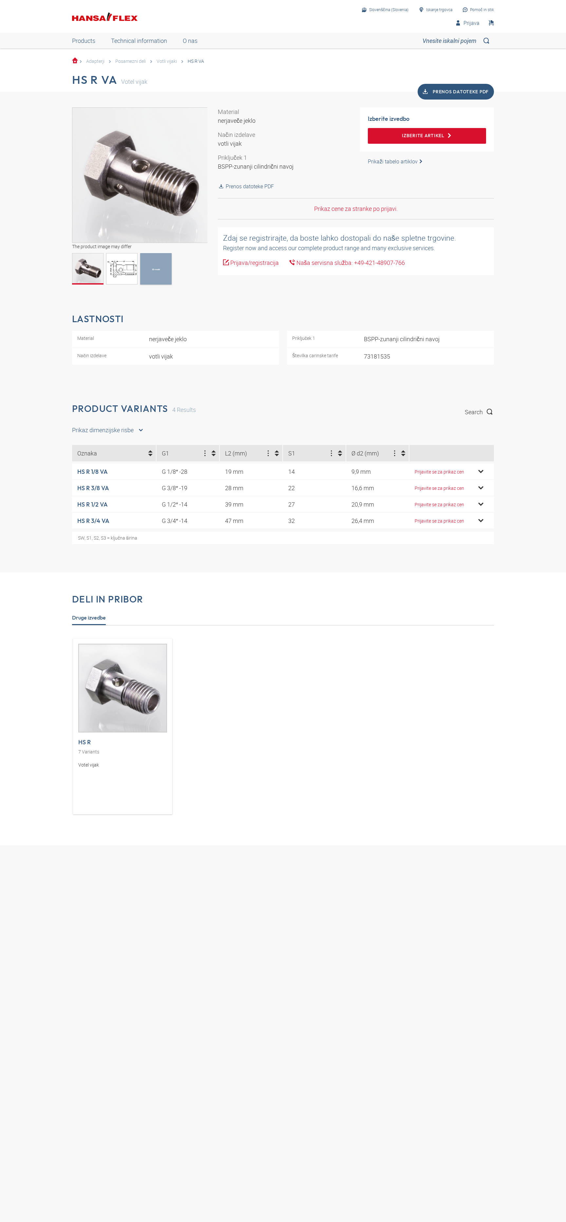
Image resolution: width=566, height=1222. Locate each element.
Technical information (139, 41)
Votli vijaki (167, 61)
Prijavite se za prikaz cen (439, 472)
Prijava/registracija (254, 263)
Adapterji (95, 61)
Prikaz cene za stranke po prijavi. (356, 209)
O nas (190, 41)
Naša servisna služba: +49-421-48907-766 (350, 263)
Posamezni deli (130, 61)
